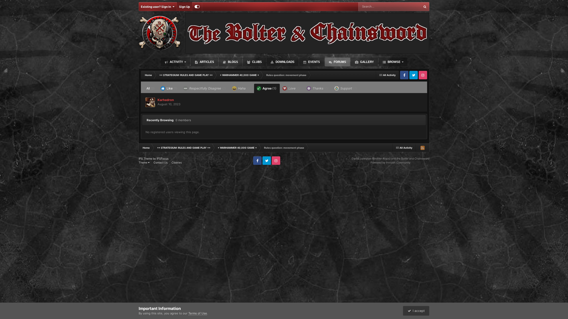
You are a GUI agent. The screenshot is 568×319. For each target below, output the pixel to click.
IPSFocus (162, 158)
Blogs (232, 62)
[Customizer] (197, 6)
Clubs (256, 62)
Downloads (284, 62)
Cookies (177, 162)
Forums (339, 62)
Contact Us (161, 162)
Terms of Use (197, 313)
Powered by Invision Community (390, 162)
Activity (176, 62)
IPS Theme (145, 158)
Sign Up (184, 6)
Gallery (366, 62)
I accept (418, 311)
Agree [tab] (269, 88)
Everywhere (407, 6)
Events (313, 62)
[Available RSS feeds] (422, 148)
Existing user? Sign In (156, 6)
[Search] (424, 6)
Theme (143, 162)
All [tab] (150, 88)
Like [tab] (171, 88)
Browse (393, 62)
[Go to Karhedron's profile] (150, 102)
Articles (206, 62)
